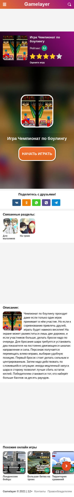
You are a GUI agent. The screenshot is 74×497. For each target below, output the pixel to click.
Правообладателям (60, 491)
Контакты (40, 491)
